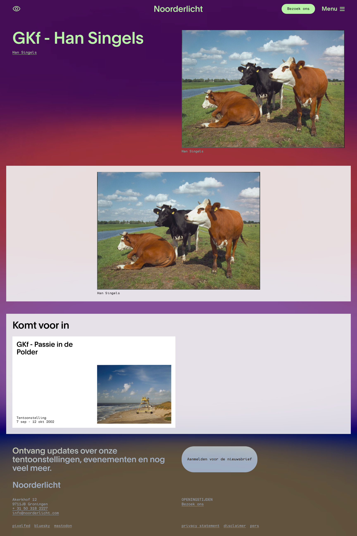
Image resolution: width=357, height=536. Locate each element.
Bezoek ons (193, 504)
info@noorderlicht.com (35, 513)
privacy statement (200, 525)
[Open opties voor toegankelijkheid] (16, 9)
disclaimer (235, 525)
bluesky (42, 525)
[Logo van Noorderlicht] (178, 9)
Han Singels (24, 52)
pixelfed (21, 525)
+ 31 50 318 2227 (30, 508)
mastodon (63, 525)
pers (254, 525)
